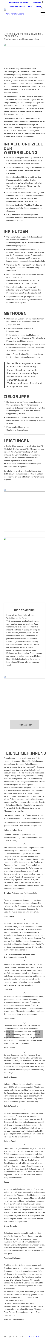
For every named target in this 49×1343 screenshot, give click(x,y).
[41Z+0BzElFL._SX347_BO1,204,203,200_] (24, 567)
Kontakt (38, 6)
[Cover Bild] (24, 690)
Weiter (39, 1034)
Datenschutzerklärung (17, 6)
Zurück (10, 1034)
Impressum (37, 2)
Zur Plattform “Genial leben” (19, 2)
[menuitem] (19, 2)
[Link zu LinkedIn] (39, 1340)
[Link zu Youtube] (43, 1340)
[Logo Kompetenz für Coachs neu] (20, 13)
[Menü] (41, 13)
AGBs (30, 6)
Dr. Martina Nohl (34, 1337)
